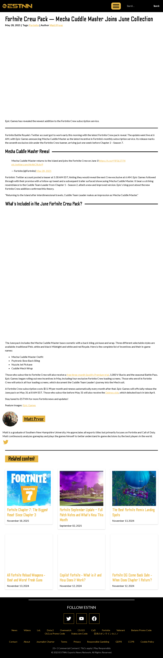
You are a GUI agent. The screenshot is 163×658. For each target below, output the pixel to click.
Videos (27, 630)
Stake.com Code (79, 633)
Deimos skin (112, 392)
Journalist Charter (45, 641)
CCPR (131, 641)
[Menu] (116, 6)
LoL (39, 630)
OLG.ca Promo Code (55, 633)
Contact (13, 641)
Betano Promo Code (141, 630)
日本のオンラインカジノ (106, 633)
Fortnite (34, 25)
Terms (64, 641)
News (14, 630)
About (27, 641)
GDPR (119, 641)
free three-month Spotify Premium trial (88, 374)
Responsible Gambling (98, 641)
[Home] (17, 5)
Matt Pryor (56, 25)
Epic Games (29, 405)
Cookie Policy (147, 641)
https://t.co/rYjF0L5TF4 (112, 160)
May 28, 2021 (43, 170)
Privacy (77, 641)
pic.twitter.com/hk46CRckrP (27, 164)
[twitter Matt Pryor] (6, 441)
